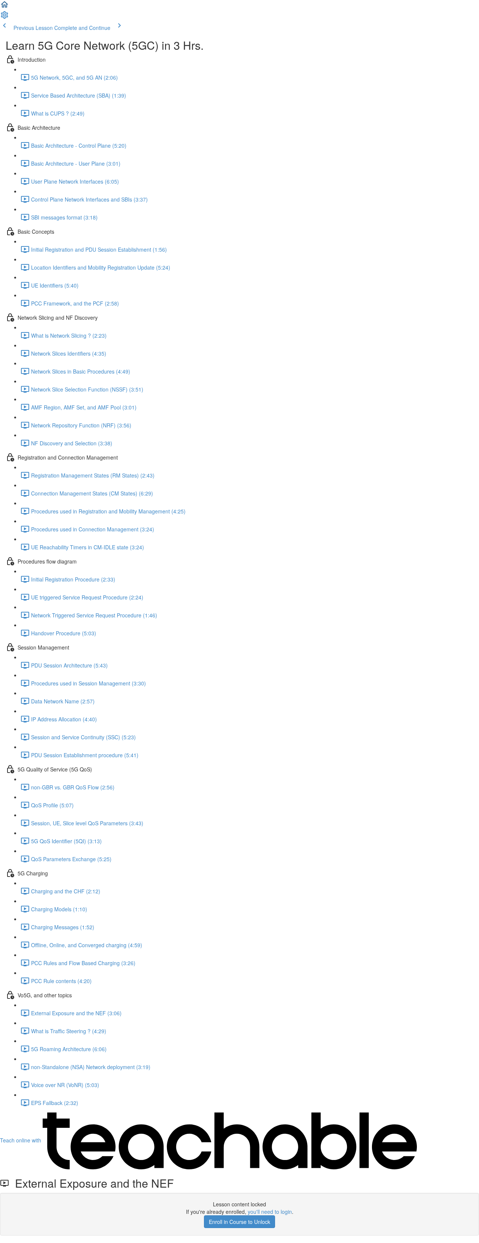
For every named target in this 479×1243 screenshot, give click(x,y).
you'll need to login (270, 1211)
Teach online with (21, 1140)
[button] (4, 6)
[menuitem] (4, 17)
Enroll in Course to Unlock (239, 1221)
